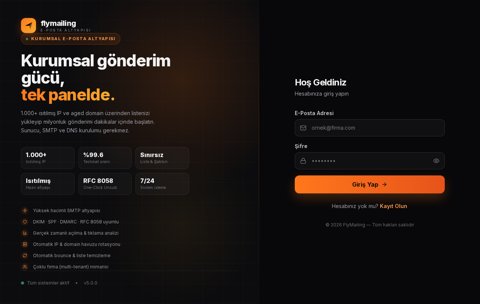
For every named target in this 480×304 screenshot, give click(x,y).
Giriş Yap (365, 184)
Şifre (301, 146)
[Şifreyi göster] (436, 160)
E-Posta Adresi (314, 113)
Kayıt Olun (393, 206)
